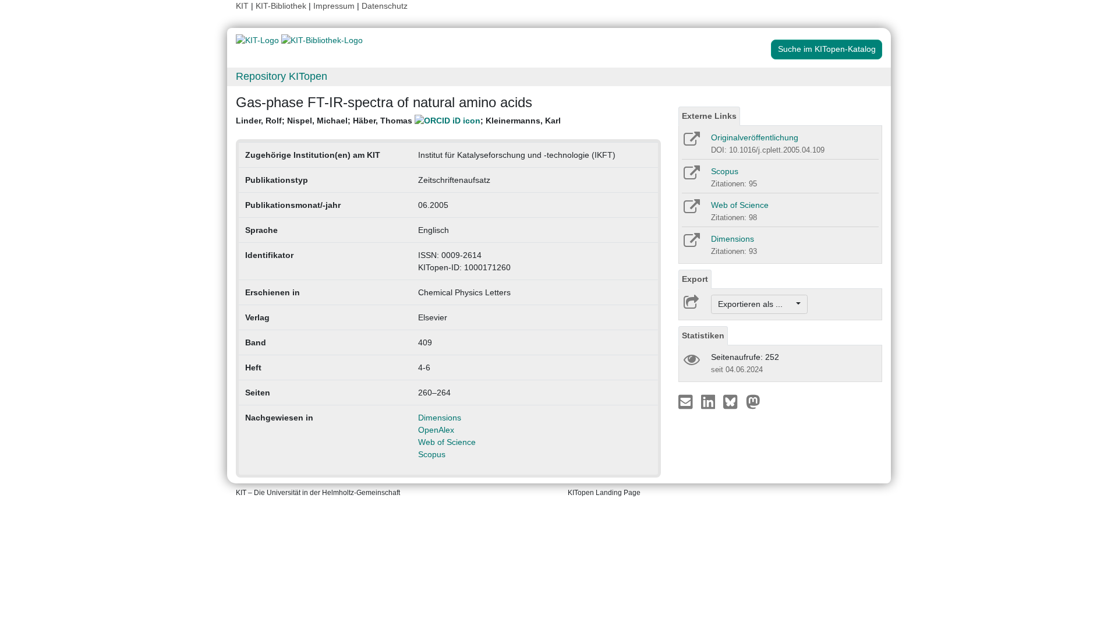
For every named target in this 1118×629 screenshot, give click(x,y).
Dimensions (439, 417)
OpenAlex (436, 429)
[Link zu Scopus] (691, 176)
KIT (242, 5)
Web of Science (447, 442)
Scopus (431, 454)
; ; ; (398, 120)
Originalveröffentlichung (754, 137)
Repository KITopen (281, 76)
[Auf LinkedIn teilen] (709, 401)
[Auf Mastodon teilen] (753, 401)
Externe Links (709, 116)
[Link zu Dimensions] (691, 244)
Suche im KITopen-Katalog (827, 49)
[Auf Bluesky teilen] (733, 401)
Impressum (334, 5)
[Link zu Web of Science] (691, 210)
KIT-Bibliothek (282, 5)
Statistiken (703, 335)
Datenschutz (385, 5)
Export (695, 279)
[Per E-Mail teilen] (686, 401)
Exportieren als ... (756, 304)
